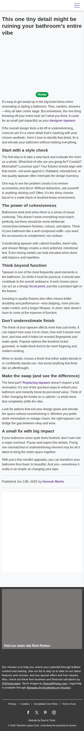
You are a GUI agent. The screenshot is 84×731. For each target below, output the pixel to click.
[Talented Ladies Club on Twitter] (36, 712)
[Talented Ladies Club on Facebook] (28, 712)
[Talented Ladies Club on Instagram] (54, 712)
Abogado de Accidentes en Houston (49, 687)
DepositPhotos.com (55, 683)
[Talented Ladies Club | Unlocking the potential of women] (27, 5)
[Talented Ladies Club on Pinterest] (45, 712)
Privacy (12, 704)
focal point (37, 286)
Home (42, 94)
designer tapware (62, 120)
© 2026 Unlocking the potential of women (42, 725)
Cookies (25, 704)
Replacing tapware (36, 382)
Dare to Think (48, 720)
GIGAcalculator (11, 683)
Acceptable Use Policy (46, 704)
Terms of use (69, 704)
